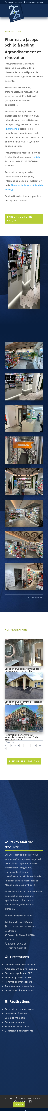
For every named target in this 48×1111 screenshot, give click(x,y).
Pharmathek (12, 128)
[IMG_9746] (24, 432)
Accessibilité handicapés (19, 990)
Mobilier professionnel (18, 977)
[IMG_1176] (24, 558)
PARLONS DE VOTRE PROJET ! (20, 218)
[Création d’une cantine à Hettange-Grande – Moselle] (24, 685)
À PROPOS (20, 1098)
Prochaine (37, 597)
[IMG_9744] (24, 463)
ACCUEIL (9, 1098)
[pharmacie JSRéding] (24, 495)
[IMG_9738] (24, 369)
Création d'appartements (19, 1030)
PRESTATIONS (34, 1098)
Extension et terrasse (17, 1026)
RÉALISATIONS (13, 31)
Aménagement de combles (20, 986)
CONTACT (19, 1105)
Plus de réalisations (24, 761)
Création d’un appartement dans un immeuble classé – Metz (23, 669)
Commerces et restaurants (20, 964)
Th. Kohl (36, 157)
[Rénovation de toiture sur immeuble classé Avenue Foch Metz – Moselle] (24, 718)
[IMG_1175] (24, 527)
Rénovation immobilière (18, 981)
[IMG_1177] (24, 590)
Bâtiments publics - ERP (18, 973)
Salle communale (15, 1022)
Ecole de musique (15, 1017)
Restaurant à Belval (16, 1013)
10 (28, 745)
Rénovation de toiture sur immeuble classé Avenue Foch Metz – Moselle (21, 737)
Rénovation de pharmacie (19, 1009)
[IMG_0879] (24, 400)
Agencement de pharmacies (21, 968)
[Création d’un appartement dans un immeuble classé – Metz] (24, 652)
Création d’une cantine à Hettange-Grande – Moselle (24, 702)
